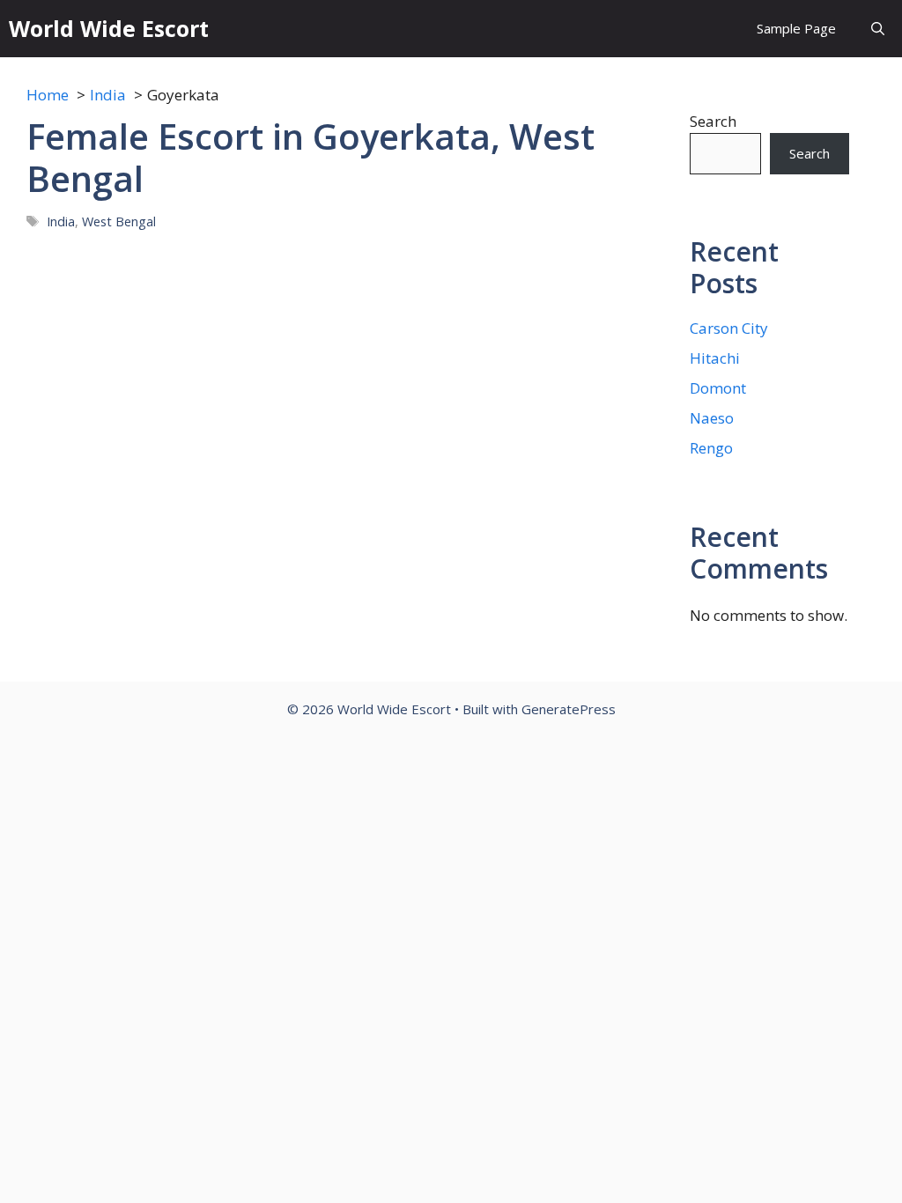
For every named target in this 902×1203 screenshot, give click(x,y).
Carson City (729, 328)
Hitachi (715, 358)
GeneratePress (568, 709)
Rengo (711, 448)
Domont (718, 388)
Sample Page (796, 28)
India (61, 221)
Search (713, 121)
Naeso (712, 418)
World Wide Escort (109, 28)
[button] (878, 28)
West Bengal (119, 221)
